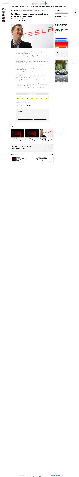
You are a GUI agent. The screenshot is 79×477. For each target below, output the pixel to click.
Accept (53, 475)
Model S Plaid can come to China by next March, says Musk (46, 140)
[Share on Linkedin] (21, 21)
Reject (57, 475)
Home (11, 10)
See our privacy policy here (22, 475)
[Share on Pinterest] (19, 21)
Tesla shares (27, 102)
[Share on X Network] (16, 21)
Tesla (19, 10)
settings (40, 476)
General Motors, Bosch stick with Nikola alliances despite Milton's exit (41, 159)
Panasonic (17, 65)
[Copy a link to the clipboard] (24, 21)
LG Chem (26, 65)
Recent (65, 16)
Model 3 (29, 77)
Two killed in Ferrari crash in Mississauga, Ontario (60, 32)
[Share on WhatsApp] (18, 21)
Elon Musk (22, 102)
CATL (34, 65)
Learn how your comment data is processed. (38, 122)
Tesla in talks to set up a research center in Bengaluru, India (23, 159)
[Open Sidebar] (75, 9)
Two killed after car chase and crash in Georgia (61, 30)
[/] (61, 38)
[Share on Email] (23, 21)
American (15, 10)
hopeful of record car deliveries (26, 88)
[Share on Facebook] (15, 21)
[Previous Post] (14, 159)
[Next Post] (50, 159)
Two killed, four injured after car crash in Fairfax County (61, 25)
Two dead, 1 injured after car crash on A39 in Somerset (61, 27)
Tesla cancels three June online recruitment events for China (17, 140)
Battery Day (23, 52)
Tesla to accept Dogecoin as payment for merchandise (31, 140)
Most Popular (58, 16)
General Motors (40, 157)
